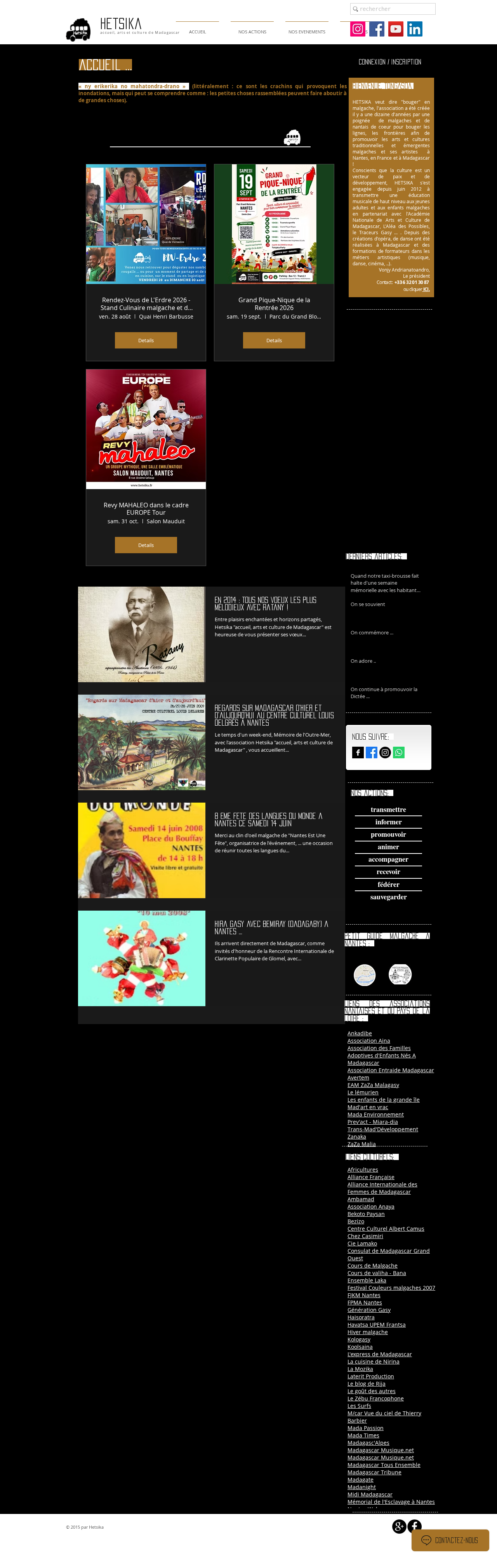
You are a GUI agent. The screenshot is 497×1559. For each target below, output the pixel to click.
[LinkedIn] (414, 29)
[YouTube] (395, 29)
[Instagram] (357, 29)
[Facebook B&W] (358, 752)
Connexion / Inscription (390, 61)
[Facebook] (376, 29)
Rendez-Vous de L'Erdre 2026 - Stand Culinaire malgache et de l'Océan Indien (146, 303)
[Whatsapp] (399, 752)
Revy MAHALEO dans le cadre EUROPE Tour (146, 509)
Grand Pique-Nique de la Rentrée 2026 (274, 303)
